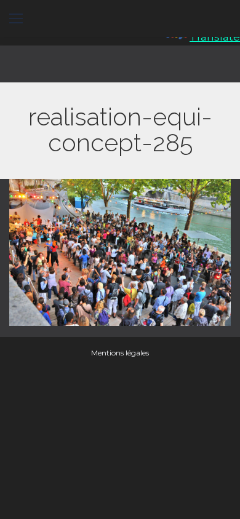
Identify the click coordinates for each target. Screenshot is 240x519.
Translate (215, 37)
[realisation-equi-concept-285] (120, 252)
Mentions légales (120, 352)
